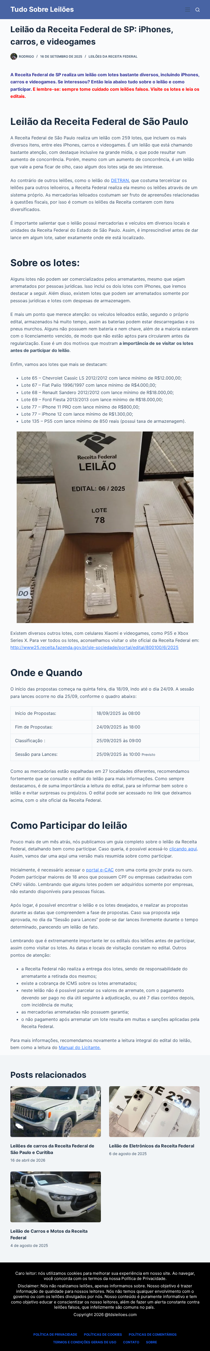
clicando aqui (183, 848)
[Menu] (187, 9)
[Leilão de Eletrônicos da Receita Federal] (154, 1111)
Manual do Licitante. (80, 1047)
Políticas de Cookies (103, 1334)
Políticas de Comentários (153, 1334)
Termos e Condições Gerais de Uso (84, 1342)
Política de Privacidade (143, 1278)
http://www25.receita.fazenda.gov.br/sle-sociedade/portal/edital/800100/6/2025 (94, 647)
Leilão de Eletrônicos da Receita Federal (151, 1146)
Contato (131, 1342)
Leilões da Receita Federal (113, 56)
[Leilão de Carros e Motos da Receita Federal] (55, 1196)
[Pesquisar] (198, 10)
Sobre (151, 1342)
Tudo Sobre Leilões (42, 9)
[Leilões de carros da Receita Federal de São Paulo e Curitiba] (55, 1111)
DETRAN (120, 180)
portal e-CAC (100, 870)
